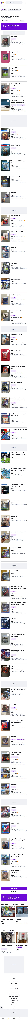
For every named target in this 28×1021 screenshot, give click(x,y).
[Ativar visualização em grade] (25, 21)
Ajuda (14, 978)
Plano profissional (14, 988)
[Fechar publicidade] (1, 1007)
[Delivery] (4, 26)
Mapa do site (14, 998)
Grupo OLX (14, 1002)
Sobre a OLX (14, 983)
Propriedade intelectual (14, 996)
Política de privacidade (14, 994)
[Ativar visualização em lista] (22, 21)
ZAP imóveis (14, 1004)
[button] (14, 2)
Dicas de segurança (14, 981)
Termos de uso (14, 991)
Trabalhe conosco (14, 1000)
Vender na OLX (14, 985)
